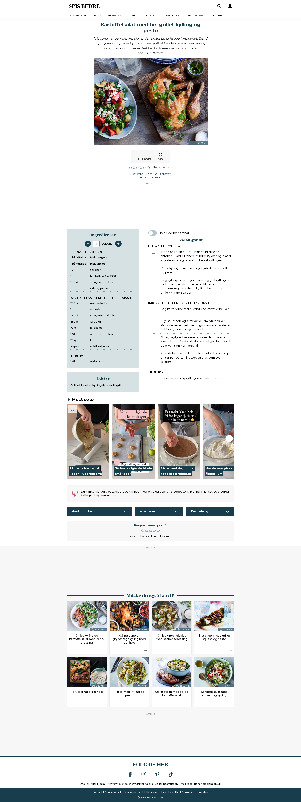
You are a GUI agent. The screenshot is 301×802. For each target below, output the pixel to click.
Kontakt (97, 792)
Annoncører (112, 792)
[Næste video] (229, 438)
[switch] (152, 233)
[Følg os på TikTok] (171, 774)
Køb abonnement (132, 792)
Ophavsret (152, 792)
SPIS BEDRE (84, 6)
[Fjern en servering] (88, 244)
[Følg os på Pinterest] (157, 774)
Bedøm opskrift (162, 167)
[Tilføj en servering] (118, 244)
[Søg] (219, 6)
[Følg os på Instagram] (144, 774)
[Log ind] (230, 6)
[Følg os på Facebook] (130, 774)
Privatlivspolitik (170, 792)
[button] (88, 441)
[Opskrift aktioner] (103, 650)
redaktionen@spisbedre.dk (204, 783)
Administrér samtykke (195, 792)
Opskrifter (77, 15)
